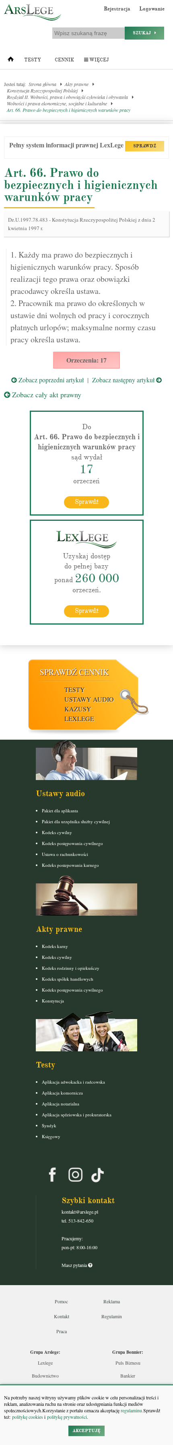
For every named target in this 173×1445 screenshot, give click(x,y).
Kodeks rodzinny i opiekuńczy (70, 968)
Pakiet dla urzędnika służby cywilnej (76, 821)
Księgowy (51, 1136)
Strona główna (42, 84)
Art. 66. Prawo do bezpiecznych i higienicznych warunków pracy (68, 110)
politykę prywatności (67, 1417)
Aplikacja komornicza (62, 1093)
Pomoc (61, 1301)
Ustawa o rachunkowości (65, 854)
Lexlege (45, 1362)
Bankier (127, 1375)
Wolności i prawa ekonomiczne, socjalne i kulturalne (57, 103)
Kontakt (61, 1316)
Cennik (64, 60)
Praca (61, 1331)
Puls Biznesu (127, 1362)
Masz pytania (75, 1265)
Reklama (111, 1301)
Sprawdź (87, 502)
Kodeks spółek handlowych (67, 979)
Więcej (98, 60)
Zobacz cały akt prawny (45, 394)
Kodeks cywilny (57, 832)
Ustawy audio (89, 699)
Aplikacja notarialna (60, 1104)
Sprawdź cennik (74, 672)
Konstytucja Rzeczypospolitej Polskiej (42, 90)
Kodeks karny (55, 946)
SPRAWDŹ (144, 146)
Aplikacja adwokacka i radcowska (73, 1082)
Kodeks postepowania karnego (70, 865)
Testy (32, 60)
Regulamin (111, 1316)
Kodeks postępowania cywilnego (72, 843)
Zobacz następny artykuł (124, 379)
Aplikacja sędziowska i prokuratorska (76, 1115)
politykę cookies (27, 1417)
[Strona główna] (10, 61)
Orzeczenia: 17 (86, 360)
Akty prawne (77, 84)
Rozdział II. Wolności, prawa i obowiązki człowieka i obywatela (67, 97)
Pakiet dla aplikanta (60, 810)
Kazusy (77, 709)
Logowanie (152, 9)
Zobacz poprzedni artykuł (50, 379)
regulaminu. (131, 1410)
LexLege (79, 718)
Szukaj (143, 33)
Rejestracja (117, 9)
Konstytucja (53, 1001)
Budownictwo (45, 1375)
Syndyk (49, 1125)
